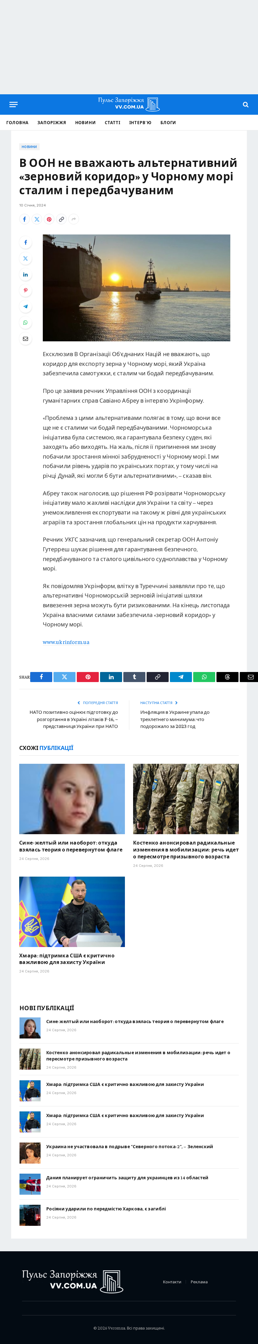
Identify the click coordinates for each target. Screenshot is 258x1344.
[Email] (25, 338)
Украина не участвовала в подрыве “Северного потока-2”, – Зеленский (129, 1146)
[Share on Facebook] (24, 219)
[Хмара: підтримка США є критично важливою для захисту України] (72, 912)
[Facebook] (25, 242)
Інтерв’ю (140, 122)
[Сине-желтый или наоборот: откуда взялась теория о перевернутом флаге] (72, 799)
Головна (17, 122)
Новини (85, 122)
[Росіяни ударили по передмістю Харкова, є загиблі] (30, 1215)
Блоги (168, 122)
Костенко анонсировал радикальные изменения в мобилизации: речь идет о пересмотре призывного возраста (186, 849)
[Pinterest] (25, 290)
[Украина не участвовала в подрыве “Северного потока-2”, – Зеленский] (30, 1153)
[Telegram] (25, 306)
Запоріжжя (51, 122)
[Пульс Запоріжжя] (129, 104)
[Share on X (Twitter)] (36, 219)
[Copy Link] (61, 219)
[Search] (245, 104)
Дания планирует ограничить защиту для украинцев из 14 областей (127, 1177)
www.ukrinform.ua (66, 641)
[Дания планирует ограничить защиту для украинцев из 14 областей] (30, 1184)
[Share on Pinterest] (49, 219)
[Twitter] (25, 258)
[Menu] (13, 104)
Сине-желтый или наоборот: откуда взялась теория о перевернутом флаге (70, 845)
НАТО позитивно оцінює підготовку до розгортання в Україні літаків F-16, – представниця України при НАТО (74, 719)
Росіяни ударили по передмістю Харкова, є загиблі (106, 1208)
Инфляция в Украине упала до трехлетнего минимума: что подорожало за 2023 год (175, 719)
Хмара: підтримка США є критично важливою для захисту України (67, 958)
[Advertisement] (129, 47)
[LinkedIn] (25, 274)
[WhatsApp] (25, 322)
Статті (112, 122)
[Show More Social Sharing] (73, 219)
